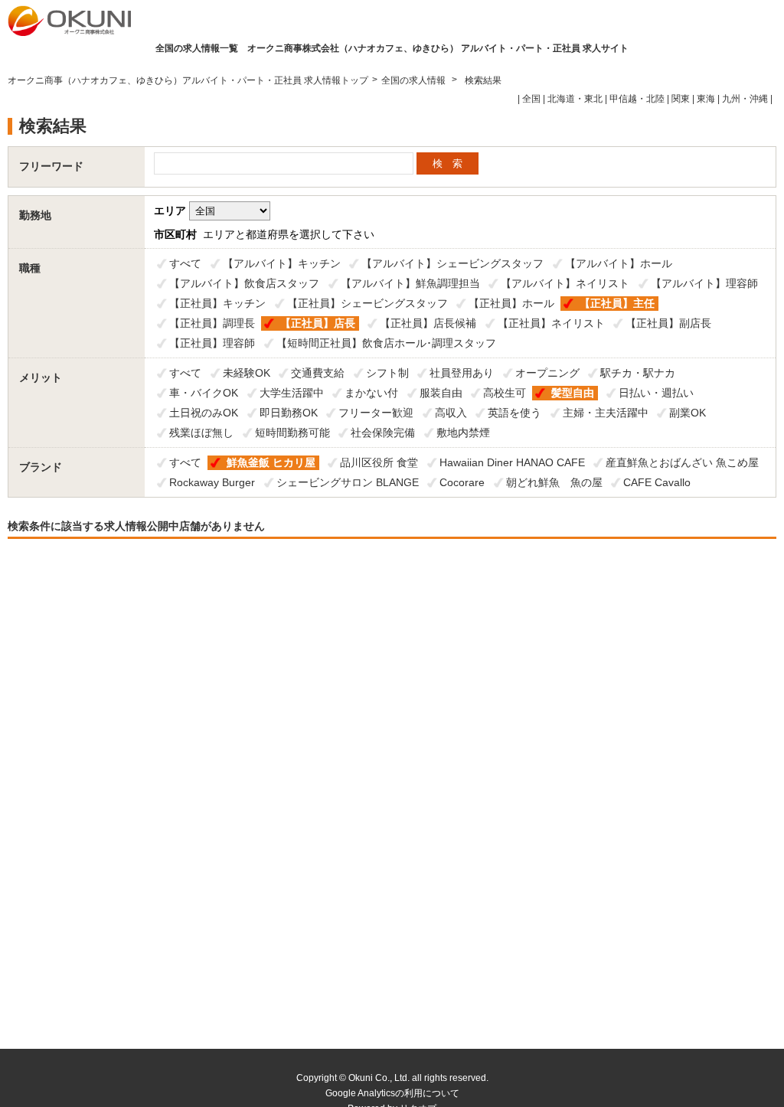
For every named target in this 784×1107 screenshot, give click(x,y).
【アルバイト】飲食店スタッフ (244, 283)
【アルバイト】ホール (618, 263)
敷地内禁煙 (463, 432)
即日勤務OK (289, 413)
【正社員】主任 (617, 303)
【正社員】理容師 (212, 343)
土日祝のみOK (203, 413)
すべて (185, 263)
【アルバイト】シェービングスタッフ (452, 263)
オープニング (547, 373)
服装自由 (441, 393)
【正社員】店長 (317, 323)
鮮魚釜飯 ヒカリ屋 (271, 462)
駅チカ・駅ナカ (637, 373)
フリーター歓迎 (375, 413)
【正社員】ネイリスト (551, 323)
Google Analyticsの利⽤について (392, 1093)
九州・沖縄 (745, 98)
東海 (706, 98)
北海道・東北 (575, 98)
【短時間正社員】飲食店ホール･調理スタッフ (386, 343)
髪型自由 (572, 393)
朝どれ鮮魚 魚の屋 (554, 482)
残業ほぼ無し (201, 432)
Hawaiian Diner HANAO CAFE (512, 462)
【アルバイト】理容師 (704, 283)
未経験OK (246, 373)
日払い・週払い (656, 393)
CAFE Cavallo (657, 482)
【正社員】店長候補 (428, 323)
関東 (680, 98)
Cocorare (462, 482)
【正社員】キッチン (217, 303)
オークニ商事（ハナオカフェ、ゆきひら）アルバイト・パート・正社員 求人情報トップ (188, 80)
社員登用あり (462, 373)
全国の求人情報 (414, 80)
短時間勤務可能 (292, 432)
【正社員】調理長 (212, 323)
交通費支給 (318, 373)
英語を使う (514, 413)
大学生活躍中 (292, 393)
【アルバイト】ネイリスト (565, 283)
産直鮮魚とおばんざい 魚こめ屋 (682, 462)
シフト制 (387, 373)
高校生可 (504, 393)
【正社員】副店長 (668, 323)
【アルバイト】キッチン (282, 263)
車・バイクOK (203, 393)
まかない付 (371, 393)
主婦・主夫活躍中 (605, 413)
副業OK (687, 413)
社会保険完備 (383, 432)
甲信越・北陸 (637, 98)
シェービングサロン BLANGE (347, 482)
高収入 (451, 413)
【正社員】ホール (511, 303)
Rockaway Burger (212, 482)
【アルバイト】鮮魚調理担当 (410, 283)
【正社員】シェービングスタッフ (367, 303)
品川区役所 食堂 (379, 462)
